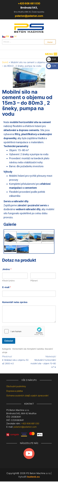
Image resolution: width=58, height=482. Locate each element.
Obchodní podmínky (16, 386)
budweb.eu (33, 476)
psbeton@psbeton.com (29, 15)
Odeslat (8, 340)
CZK (51, 66)
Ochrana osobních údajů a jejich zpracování (27, 395)
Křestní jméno (8, 280)
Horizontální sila (19, 349)
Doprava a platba (14, 391)
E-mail (6, 287)
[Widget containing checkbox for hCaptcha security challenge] (23, 331)
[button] (49, 54)
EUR (51, 59)
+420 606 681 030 (29, 3)
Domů (5, 62)
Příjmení (34, 280)
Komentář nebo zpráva (14, 302)
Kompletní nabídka (35, 349)
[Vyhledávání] (29, 42)
